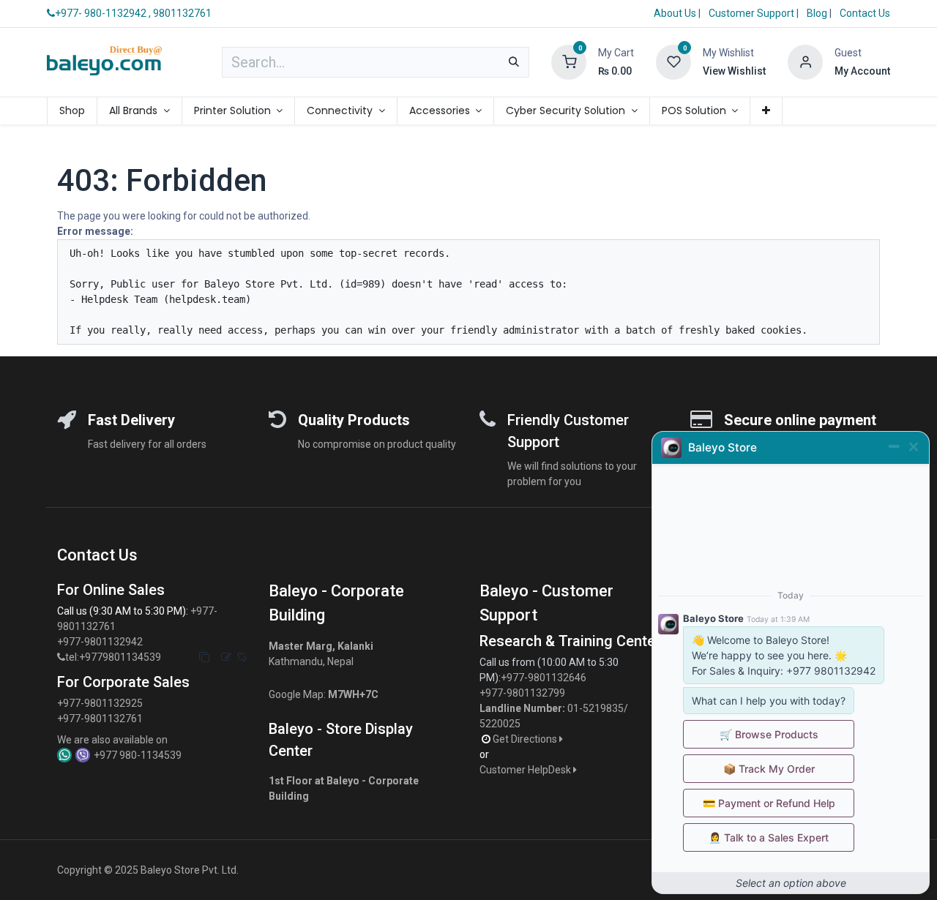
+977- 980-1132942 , (103, 13)
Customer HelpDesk (526, 770)
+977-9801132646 (545, 677)
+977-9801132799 (522, 693)
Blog (818, 13)
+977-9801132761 (100, 718)
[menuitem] (72, 110)
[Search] (514, 62)
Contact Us (865, 13)
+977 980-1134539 (138, 755)
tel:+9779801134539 (113, 657)
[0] (568, 61)
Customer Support (752, 13)
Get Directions (526, 739)
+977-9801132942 (101, 642)
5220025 (499, 724)
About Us (675, 13)
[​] (61, 657)
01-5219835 (595, 708)
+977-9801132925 (100, 703)
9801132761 (182, 13)
